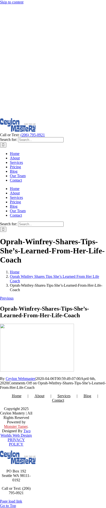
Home (16, 396)
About (39, 396)
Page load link (11, 501)
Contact (58, 400)
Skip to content (11, 2)
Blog (87, 396)
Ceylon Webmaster (20, 378)
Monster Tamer (15, 426)
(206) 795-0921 (32, 135)
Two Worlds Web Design (16, 433)
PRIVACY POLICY (16, 442)
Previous (7, 298)
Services (64, 396)
